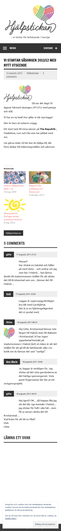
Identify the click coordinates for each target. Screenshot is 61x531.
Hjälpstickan (33, 72)
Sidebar (48, 48)
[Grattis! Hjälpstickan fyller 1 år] (15, 177)
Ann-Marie (12, 361)
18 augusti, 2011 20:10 (26, 393)
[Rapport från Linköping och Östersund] (40, 177)
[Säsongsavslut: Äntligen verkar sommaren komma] (15, 205)
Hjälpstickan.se (13, 233)
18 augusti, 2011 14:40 (32, 361)
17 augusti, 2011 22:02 (26, 294)
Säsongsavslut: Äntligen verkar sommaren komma (13, 216)
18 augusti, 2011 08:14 (27, 322)
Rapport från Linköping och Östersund (36, 188)
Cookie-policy (10, 518)
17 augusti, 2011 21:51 (26, 254)
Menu (13, 48)
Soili (8, 294)
